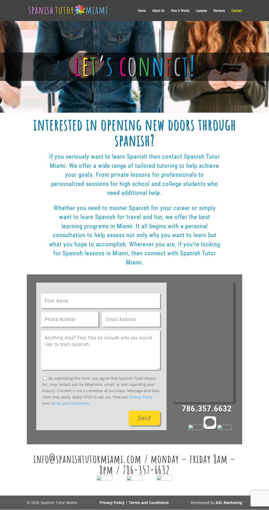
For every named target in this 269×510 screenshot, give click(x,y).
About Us (158, 11)
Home (142, 11)
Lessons (201, 11)
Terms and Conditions (69, 403)
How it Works (180, 11)
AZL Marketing (229, 502)
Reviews (219, 11)
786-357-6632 (146, 470)
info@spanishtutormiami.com (87, 459)
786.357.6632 (207, 409)
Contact (236, 11)
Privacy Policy (140, 396)
